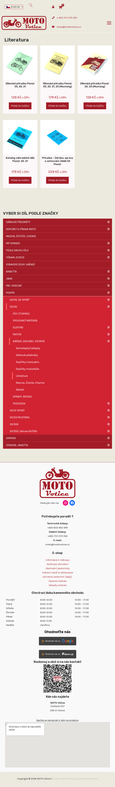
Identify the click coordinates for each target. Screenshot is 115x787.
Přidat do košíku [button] (20, 105)
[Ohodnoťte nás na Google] (57, 640)
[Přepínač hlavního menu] (109, 23)
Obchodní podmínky (57, 568)
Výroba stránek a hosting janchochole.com (75, 778)
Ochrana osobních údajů (57, 576)
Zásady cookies (57, 585)
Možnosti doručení (57, 564)
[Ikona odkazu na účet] (53, 6)
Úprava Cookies (58, 580)
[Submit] (31, 5)
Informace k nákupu (58, 559)
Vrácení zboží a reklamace (57, 572)
